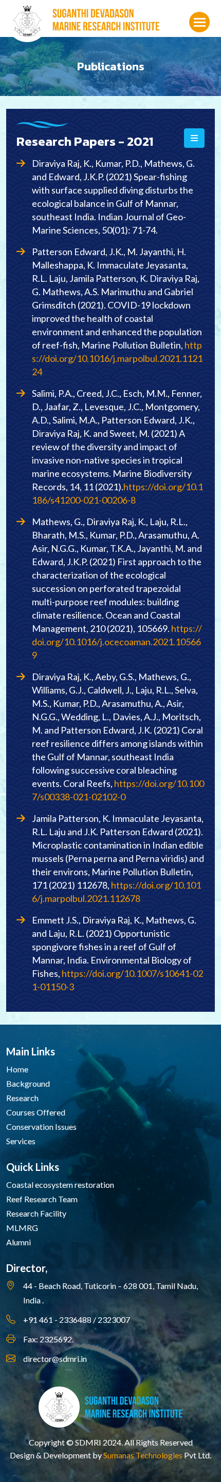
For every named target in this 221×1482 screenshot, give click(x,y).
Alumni (18, 1242)
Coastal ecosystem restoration (60, 1184)
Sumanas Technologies (142, 1455)
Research (22, 1098)
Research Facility (36, 1213)
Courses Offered (35, 1112)
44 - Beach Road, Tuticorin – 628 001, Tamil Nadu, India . (110, 1293)
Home (17, 1069)
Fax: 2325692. (48, 1339)
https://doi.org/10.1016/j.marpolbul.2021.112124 (117, 358)
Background (28, 1083)
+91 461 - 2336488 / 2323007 (76, 1319)
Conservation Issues (41, 1126)
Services (20, 1141)
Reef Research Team (42, 1199)
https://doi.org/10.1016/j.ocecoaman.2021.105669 (117, 642)
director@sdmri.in (55, 1358)
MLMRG (22, 1228)
